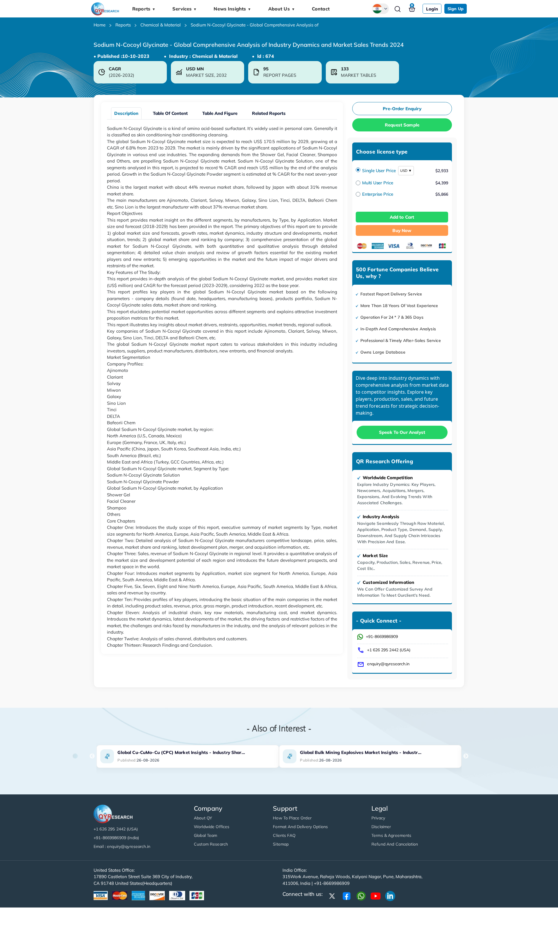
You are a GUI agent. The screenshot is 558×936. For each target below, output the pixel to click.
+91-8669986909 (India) (116, 837)
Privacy (378, 818)
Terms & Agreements (391, 835)
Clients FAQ (284, 835)
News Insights (232, 9)
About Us (281, 9)
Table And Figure (219, 113)
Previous (92, 756)
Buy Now (401, 230)
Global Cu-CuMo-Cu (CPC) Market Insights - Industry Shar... (181, 752)
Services (184, 9)
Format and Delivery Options (300, 826)
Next (466, 756)
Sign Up (456, 8)
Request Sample (402, 125)
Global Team (205, 835)
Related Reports (269, 113)
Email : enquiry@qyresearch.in (122, 846)
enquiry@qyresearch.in (388, 663)
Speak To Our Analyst (402, 432)
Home (99, 25)
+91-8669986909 (382, 636)
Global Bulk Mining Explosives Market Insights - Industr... (360, 752)
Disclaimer (381, 826)
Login (432, 9)
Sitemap (281, 844)
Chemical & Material (160, 25)
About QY (203, 818)
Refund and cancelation (394, 844)
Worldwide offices (211, 826)
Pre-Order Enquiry (402, 108)
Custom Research (211, 844)
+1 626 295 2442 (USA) (388, 649)
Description (126, 113)
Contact (321, 9)
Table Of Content (170, 113)
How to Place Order (292, 818)
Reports (143, 9)
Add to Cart (402, 217)
